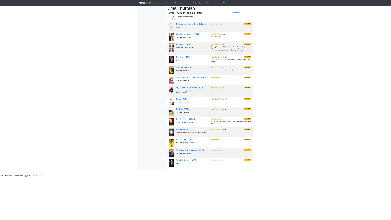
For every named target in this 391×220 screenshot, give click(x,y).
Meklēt (225, 3)
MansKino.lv (145, 3)
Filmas (219, 3)
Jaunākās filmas (159, 3)
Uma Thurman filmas (179, 19)
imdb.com (237, 13)
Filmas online (197, 3)
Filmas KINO (171, 3)
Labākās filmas (209, 3)
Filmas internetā (184, 3)
